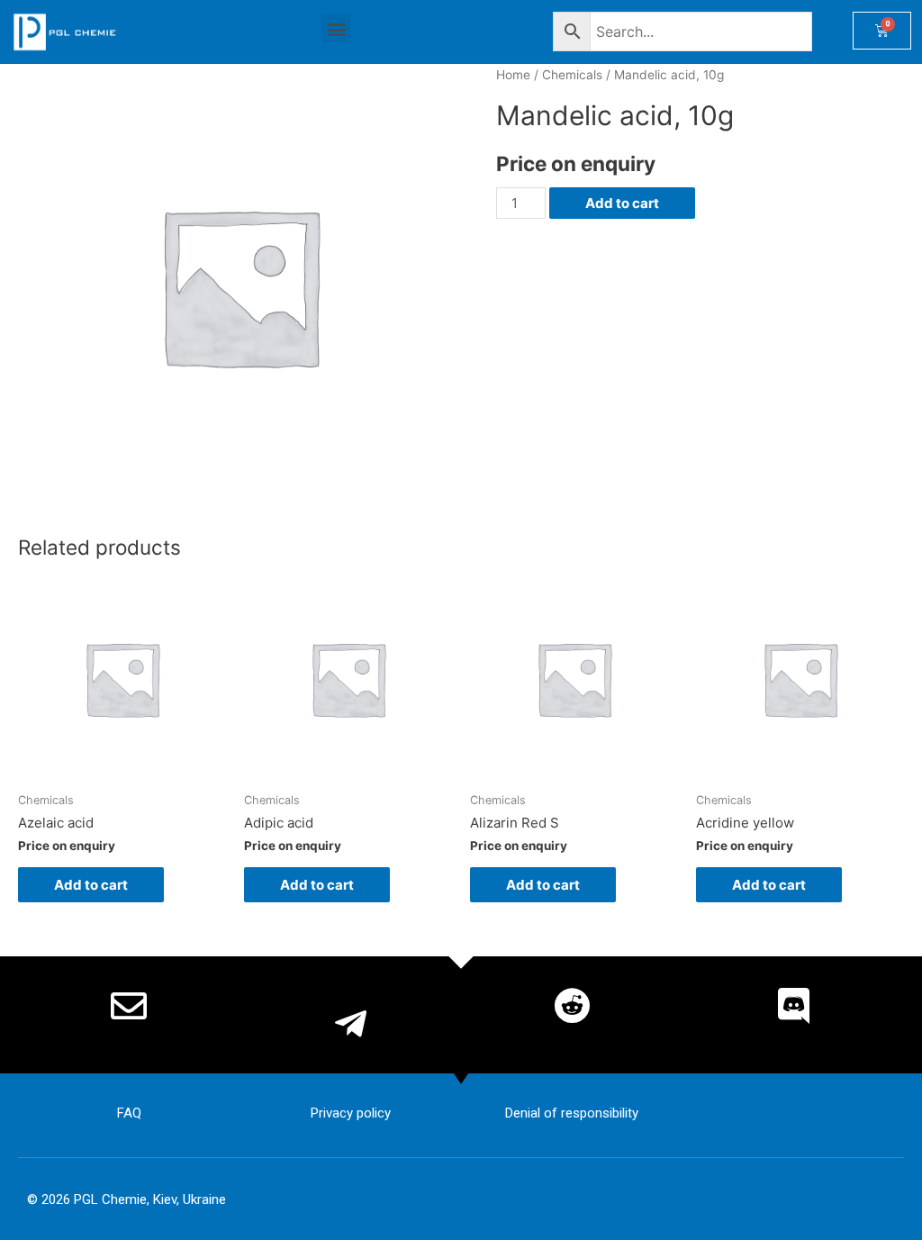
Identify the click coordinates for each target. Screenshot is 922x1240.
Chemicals (572, 75)
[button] (336, 28)
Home (513, 75)
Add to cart (622, 203)
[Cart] (882, 31)
